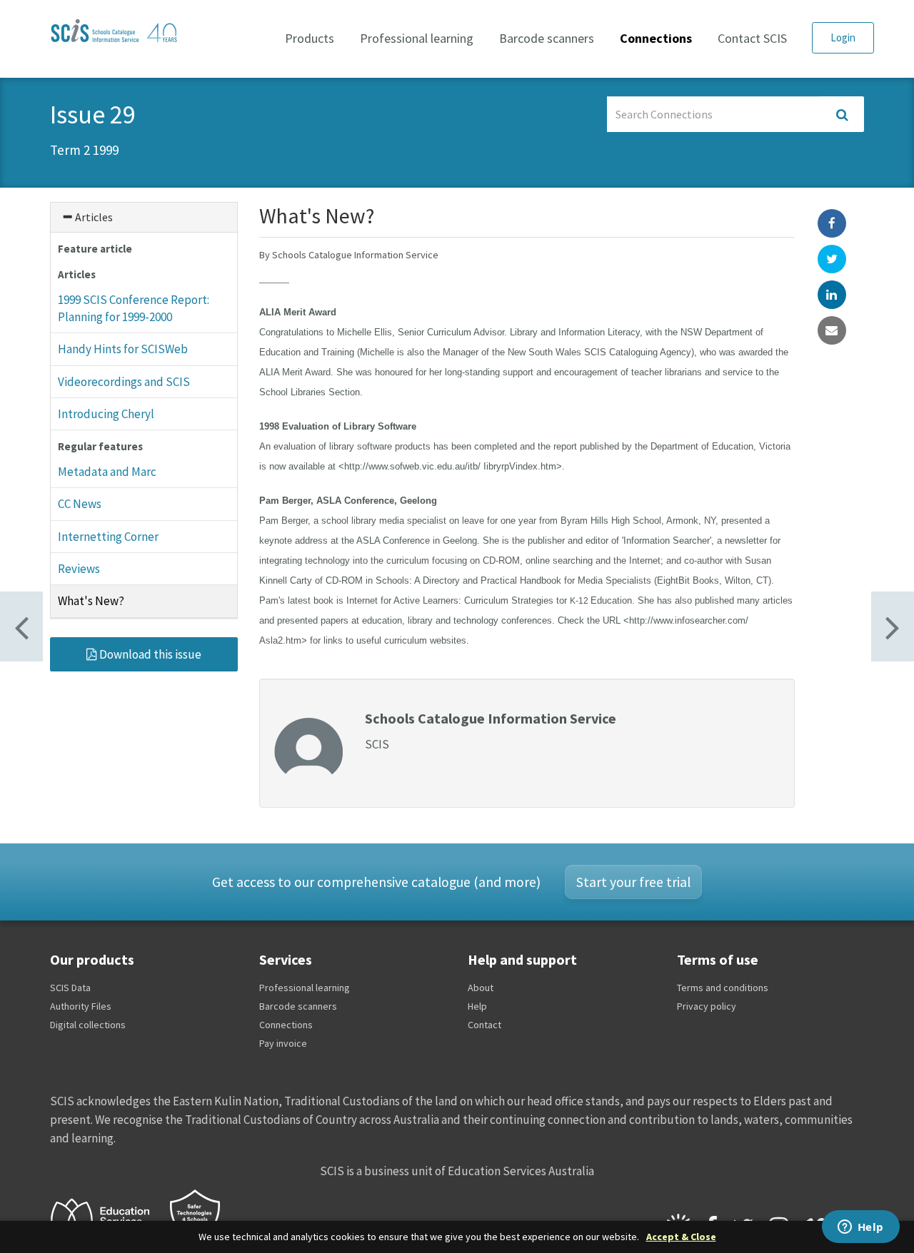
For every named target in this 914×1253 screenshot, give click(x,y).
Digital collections (88, 1024)
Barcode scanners (546, 38)
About (480, 987)
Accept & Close (681, 1237)
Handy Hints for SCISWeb (123, 349)
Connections (656, 38)
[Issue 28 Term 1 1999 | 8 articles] (892, 626)
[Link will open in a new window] (106, 1218)
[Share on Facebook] (832, 223)
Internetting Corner (108, 536)
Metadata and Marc (107, 472)
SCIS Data (70, 987)
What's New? (91, 601)
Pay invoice (283, 1043)
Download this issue (149, 654)
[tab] (144, 217)
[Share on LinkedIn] (832, 294)
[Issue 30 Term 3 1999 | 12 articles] (21, 626)
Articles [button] (93, 217)
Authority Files (80, 1006)
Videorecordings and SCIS (124, 382)
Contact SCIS (752, 38)
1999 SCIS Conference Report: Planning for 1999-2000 (133, 308)
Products (309, 38)
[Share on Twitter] (832, 259)
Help (477, 1006)
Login (842, 37)
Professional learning (416, 38)
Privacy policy (706, 1006)
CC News (79, 504)
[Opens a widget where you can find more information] (860, 1228)
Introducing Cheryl (106, 414)
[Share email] (832, 330)
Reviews (79, 569)
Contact (484, 1024)
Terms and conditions (722, 987)
